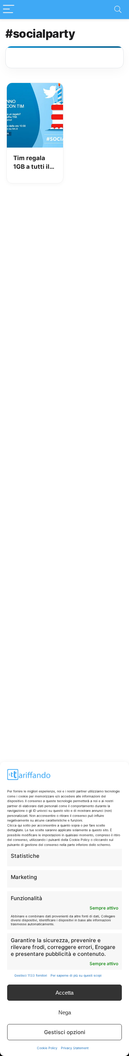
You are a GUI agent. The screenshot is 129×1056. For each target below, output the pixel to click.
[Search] (117, 9)
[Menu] (8, 9)
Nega (64, 1012)
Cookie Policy (47, 1048)
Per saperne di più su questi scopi (76, 975)
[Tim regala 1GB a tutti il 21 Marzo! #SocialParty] (35, 88)
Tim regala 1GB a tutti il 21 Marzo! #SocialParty (32, 162)
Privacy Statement (75, 1048)
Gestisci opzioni (64, 1032)
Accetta (64, 993)
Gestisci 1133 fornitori (30, 975)
